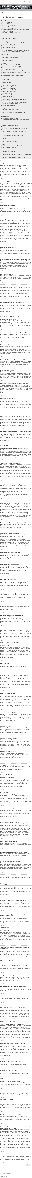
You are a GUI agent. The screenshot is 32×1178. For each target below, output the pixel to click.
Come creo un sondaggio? (7, 60)
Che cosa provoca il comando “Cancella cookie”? (12, 34)
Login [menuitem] (26, 1)
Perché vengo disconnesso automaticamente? (11, 32)
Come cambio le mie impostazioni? (9, 38)
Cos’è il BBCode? (5, 79)
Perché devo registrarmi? (6, 22)
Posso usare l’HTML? (6, 81)
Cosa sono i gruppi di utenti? (7, 97)
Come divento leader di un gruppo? (9, 100)
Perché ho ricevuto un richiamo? (8, 69)
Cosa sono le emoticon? (6, 82)
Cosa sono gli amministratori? (8, 94)
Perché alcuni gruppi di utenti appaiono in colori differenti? (14, 102)
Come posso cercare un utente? (8, 129)
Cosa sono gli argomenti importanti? (9, 88)
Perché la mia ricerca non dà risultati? (9, 126)
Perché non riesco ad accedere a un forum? (11, 66)
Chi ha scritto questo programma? (8, 151)
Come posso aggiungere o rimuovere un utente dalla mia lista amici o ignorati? (15, 120)
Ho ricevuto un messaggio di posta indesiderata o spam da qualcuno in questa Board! (14, 113)
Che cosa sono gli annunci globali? (9, 85)
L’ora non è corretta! (5, 41)
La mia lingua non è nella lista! (8, 44)
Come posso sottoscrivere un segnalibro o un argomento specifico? (14, 138)
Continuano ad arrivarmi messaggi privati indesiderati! (13, 111)
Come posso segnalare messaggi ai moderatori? (12, 70)
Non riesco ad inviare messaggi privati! (10, 109)
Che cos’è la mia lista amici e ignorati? (9, 118)
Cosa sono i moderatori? (6, 96)
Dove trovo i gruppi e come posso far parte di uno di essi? (14, 99)
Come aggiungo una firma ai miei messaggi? (11, 59)
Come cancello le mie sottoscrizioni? (9, 141)
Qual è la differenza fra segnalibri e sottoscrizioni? (12, 135)
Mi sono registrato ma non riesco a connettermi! (11, 26)
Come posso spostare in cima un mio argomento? (12, 75)
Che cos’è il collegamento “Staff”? (8, 105)
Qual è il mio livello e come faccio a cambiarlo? (11, 48)
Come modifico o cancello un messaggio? (10, 57)
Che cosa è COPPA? (6, 23)
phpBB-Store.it (11, 1173)
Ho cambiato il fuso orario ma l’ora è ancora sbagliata (13, 42)
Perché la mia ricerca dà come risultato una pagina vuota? (14, 128)
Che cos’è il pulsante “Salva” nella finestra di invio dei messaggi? (15, 72)
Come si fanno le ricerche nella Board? (10, 125)
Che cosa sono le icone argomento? (9, 91)
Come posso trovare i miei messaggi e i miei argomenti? (13, 131)
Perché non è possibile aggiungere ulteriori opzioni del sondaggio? (13, 62)
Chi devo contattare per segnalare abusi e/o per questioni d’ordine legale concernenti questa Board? (16, 155)
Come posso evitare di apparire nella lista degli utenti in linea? (15, 39)
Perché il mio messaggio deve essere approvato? (12, 73)
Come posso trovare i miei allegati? (9, 147)
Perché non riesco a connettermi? (8, 28)
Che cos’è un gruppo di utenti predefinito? (10, 103)
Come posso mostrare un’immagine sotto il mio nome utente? (15, 45)
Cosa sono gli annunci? (6, 86)
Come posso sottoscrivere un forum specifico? (11, 140)
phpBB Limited (5, 1105)
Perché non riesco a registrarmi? (8, 25)
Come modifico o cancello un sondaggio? (10, 64)
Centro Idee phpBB (4, 1119)
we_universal (5, 1174)
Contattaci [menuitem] (7, 1169)
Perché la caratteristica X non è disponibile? (11, 153)
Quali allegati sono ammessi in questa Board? (11, 145)
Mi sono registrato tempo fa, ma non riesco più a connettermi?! (15, 29)
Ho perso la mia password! (7, 31)
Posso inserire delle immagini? (8, 84)
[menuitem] (2, 1176)
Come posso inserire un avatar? (8, 47)
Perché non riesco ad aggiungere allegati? (10, 67)
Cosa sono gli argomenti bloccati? (8, 89)
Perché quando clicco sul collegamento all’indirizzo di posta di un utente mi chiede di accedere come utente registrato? (15, 51)
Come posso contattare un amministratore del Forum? (13, 157)
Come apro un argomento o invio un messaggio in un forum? (14, 56)
